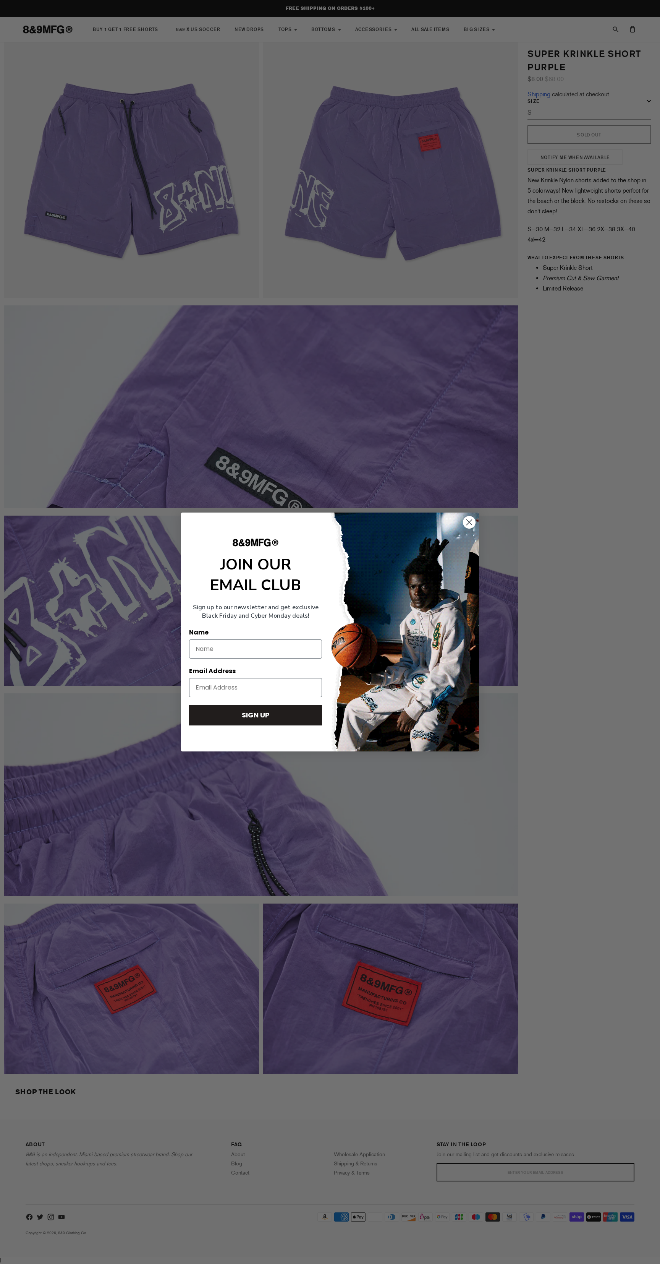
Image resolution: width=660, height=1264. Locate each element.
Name (199, 632)
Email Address (212, 671)
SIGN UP (256, 715)
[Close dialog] (469, 522)
